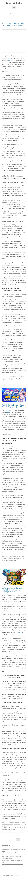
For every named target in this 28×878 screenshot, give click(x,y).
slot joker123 (5, 829)
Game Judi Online (14, 3)
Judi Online (22, 822)
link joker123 (16, 827)
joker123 (22, 558)
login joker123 (22, 827)
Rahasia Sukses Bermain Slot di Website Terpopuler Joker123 (13, 406)
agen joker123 (5, 826)
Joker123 (8, 412)
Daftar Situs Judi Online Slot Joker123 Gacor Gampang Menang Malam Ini (12, 590)
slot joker (8, 60)
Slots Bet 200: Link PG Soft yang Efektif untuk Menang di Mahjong (14, 24)
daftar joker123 (9, 378)
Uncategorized (13, 376)
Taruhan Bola (10, 824)
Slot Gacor (4, 824)
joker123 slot (9, 827)
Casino (11, 822)
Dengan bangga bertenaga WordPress (10, 875)
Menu (14, 7)
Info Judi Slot (16, 822)
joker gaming (17, 378)
